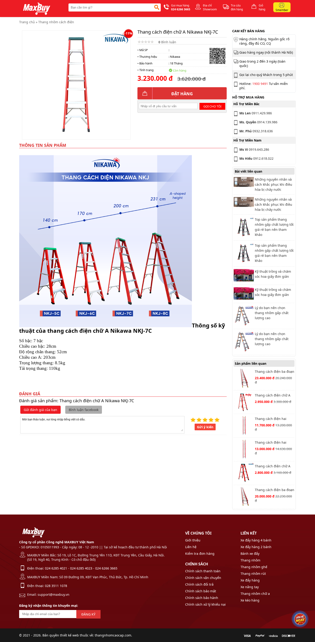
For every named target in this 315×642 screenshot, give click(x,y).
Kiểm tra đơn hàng (199, 553)
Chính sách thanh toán (202, 571)
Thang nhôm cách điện (56, 22)
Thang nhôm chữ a (255, 593)
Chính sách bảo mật (200, 591)
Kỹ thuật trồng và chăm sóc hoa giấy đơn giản (273, 274)
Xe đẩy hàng (250, 580)
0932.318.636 (256, 131)
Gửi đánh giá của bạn (40, 410)
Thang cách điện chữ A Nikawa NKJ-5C (272, 466)
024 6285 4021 (56, 568)
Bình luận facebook (83, 410)
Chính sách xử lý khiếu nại (205, 604)
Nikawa (175, 57)
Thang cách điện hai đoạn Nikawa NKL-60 (271, 419)
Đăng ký (88, 614)
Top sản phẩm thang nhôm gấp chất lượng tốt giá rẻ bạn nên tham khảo (274, 227)
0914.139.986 (258, 122)
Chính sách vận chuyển (203, 577)
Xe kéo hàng (250, 600)
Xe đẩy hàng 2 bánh (256, 547)
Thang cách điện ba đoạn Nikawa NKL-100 (274, 490)
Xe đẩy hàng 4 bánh (256, 540)
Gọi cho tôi (212, 106)
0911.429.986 (255, 113)
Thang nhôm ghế (254, 567)
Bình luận (167, 42)
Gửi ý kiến (205, 427)
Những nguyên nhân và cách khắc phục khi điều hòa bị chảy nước (273, 184)
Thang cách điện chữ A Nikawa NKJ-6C (272, 395)
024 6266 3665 (106, 568)
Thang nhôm (250, 560)
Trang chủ (27, 22)
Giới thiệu (192, 540)
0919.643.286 (254, 149)
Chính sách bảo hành (201, 598)
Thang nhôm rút (253, 573)
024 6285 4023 (81, 568)
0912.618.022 (256, 158)
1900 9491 (260, 83)
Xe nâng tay (250, 587)
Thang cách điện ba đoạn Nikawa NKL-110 (274, 372)
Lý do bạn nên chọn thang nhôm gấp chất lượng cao (271, 313)
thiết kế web (69, 635)
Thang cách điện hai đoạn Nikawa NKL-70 (271, 442)
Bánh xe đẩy (250, 553)
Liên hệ (190, 547)
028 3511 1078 (56, 586)
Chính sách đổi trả (199, 584)
